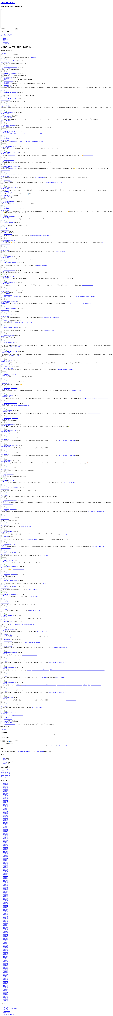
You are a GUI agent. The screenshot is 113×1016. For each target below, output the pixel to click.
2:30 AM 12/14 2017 (5, 153)
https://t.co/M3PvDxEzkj (6, 548)
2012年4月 (5, 968)
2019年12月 (5, 841)
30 (9, 775)
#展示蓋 (18, 685)
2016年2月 (5, 905)
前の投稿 (3, 53)
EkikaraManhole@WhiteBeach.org (25, 751)
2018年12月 (5, 858)
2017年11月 (5, 876)
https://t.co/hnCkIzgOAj (62, 647)
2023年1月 (5, 790)
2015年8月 (5, 913)
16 (9, 772)
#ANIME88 (101, 546)
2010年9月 (5, 994)
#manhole (18, 624)
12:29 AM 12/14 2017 (8, 86)
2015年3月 (5, 920)
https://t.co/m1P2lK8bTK (89, 296)
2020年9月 (5, 829)
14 (6, 772)
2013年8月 (5, 946)
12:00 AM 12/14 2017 (8, 56)
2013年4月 (5, 952)
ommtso (5, 480)
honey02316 (6, 308)
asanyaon (6, 270)
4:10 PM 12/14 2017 (8, 635)
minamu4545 (6, 320)
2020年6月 (5, 833)
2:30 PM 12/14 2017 (5, 554)
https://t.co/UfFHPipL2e (21, 337)
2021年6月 (5, 816)
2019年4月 (5, 852)
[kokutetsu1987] (5, 651)
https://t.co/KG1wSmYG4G (94, 413)
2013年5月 (5, 950)
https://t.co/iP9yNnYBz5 (49, 330)
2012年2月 (5, 971)
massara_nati (7, 667)
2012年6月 (5, 965)
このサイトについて (8, 43)
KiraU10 (6, 160)
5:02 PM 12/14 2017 (8, 719)
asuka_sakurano (7, 116)
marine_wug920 (7, 494)
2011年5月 (5, 983)
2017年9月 (5, 878)
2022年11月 (5, 793)
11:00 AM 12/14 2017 (5, 375)
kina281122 (6, 138)
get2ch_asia (6, 201)
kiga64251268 (7, 500)
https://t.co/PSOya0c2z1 (46, 235)
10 (1, 772)
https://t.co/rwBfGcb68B (96, 685)
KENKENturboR (8, 262)
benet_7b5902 (7, 403)
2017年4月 (5, 885)
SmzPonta (6, 240)
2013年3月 (5, 953)
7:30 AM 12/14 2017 (5, 210)
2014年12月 (5, 924)
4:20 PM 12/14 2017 (8, 641)
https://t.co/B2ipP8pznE (8, 504)
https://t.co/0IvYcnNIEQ (32, 539)
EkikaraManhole (7, 639)
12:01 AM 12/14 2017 (5, 74)
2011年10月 (5, 976)
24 (1, 775)
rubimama (6, 395)
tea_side (5, 531)
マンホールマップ (7, 1007)
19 (3, 773)
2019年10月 (5, 844)
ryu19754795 (6, 374)
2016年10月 (5, 894)
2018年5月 (5, 867)
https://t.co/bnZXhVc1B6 (36, 707)
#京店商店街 (13, 141)
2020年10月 (5, 827)
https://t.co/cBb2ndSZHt (42, 631)
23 (9, 773)
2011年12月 (5, 974)
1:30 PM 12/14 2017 (5, 481)
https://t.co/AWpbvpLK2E (51, 203)
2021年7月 (5, 815)
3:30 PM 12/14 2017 (5, 581)
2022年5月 (5, 801)
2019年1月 (5, 856)
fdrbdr (5, 560)
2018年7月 (5, 865)
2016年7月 (5, 898)
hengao (5, 335)
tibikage (5, 634)
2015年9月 (5, 912)
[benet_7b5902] (5, 444)
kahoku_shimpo (7, 327)
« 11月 (2, 778)
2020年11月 (5, 826)
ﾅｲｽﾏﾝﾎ (7, 743)
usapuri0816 (10, 697)
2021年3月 (5, 820)
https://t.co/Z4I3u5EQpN (41, 265)
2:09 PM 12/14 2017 (8, 538)
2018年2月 (5, 871)
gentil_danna (6, 509)
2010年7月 (5, 997)
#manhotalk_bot (8, 2)
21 (6, 773)
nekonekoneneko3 (8, 248)
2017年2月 (5, 888)
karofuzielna (6, 60)
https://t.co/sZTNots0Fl (5, 244)
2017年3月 (5, 887)
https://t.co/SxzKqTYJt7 (29, 624)
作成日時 (12, 743)
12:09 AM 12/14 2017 (8, 78)
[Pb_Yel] (5, 542)
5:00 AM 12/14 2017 (8, 181)
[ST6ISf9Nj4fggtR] (5, 326)
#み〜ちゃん (28, 141)
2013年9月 (5, 945)
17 (1, 773)
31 (1, 776)
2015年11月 (5, 909)
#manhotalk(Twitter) (7, 1005)
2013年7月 (5, 947)
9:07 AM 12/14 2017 (8, 295)
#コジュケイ (37, 670)
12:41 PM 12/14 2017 (5, 454)
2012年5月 (5, 967)
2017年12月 (5, 874)
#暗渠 (39, 235)
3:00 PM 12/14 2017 (5, 567)
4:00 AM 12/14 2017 (5, 176)
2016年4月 (5, 902)
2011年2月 (5, 988)
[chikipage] (5, 688)
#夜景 (16, 133)
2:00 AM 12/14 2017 (5, 140)
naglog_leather (7, 388)
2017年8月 (5, 880)
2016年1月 (5, 906)
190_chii (5, 342)
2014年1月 (5, 939)
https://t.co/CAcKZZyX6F (18, 569)
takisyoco (6, 424)
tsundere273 (6, 290)
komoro (5, 276)
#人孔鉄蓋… (91, 670)
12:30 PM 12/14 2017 (5, 419)
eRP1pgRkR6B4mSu (8, 77)
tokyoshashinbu (7, 351)
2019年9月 (5, 845)
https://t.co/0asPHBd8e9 (34, 596)
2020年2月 (5, 838)
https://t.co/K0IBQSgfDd (103, 398)
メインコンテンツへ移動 (6, 34)
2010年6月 (5, 999)
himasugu (6, 216)
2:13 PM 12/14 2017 (5, 545)
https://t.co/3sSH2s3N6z (74, 637)
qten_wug (6, 282)
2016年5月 (5, 900)
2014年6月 (5, 932)
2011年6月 (5, 982)
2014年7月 (5, 931)
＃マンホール (11, 155)
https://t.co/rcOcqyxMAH (26, 526)
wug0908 (10, 460)
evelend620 (6, 112)
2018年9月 (5, 862)
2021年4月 (5, 819)
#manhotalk (5, 39)
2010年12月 (5, 990)
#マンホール (21, 133)
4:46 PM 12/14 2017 (5, 698)
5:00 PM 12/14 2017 (5, 706)
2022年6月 (5, 800)
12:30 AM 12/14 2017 (5, 93)
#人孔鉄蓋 (85, 685)
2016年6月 (5, 899)
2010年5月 (5, 1000)
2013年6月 (5, 949)
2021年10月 (5, 811)
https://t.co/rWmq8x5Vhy (99, 670)
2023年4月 (5, 786)
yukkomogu (6, 174)
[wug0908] (5, 459)
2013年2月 (5, 954)
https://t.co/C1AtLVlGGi (34, 610)
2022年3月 (5, 804)
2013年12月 (5, 941)
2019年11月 (5, 842)
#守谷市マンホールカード (56, 670)
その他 (4, 763)
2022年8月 (5, 797)
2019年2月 (5, 855)
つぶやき (5, 762)
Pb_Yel (13, 544)
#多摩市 (11, 133)
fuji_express (6, 125)
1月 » (5, 778)
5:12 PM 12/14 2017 (8, 722)
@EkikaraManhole (40, 751)
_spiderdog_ (6, 187)
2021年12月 (5, 808)
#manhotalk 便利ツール (8, 1012)
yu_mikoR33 (6, 712)
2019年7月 (5, 848)
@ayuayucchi (6, 197)
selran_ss (6, 517)
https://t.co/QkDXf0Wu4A (68, 369)
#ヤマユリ (29, 670)
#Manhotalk (5, 1009)
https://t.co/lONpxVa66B (65, 534)
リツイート (5, 42)
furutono (6, 523)
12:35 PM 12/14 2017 (5, 439)
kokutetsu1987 (15, 652)
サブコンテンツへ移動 (6, 35)
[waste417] (5, 451)
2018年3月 (5, 870)
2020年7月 (5, 831)
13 (5, 772)
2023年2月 (5, 789)
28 (6, 775)
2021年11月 (5, 809)
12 (3, 772)
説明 (11, 741)
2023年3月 (5, 787)
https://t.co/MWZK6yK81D (37, 141)
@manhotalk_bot (14, 79)
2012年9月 (5, 961)
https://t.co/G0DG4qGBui (6, 120)
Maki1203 (6, 621)
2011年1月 (5, 989)
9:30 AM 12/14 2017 (5, 302)
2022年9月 (5, 795)
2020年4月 (5, 836)
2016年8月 (5, 896)
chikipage (14, 689)
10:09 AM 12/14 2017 (8, 368)
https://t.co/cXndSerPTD (69, 482)
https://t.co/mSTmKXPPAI (87, 285)
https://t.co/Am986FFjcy (60, 677)
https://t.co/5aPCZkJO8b (15, 346)
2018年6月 (5, 866)
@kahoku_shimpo (71, 440)
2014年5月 (5, 934)
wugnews (10, 410)
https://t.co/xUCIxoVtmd (14, 355)
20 (5, 773)
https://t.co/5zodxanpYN (24, 405)
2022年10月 (5, 794)
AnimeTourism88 (7, 544)
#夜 (14, 133)
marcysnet (6, 222)
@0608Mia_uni (7, 724)
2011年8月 (5, 979)
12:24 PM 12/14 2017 (5, 411)
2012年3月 (5, 970)
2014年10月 (5, 927)
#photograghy (31, 133)
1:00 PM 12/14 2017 (5, 469)
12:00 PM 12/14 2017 (5, 389)
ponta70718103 (7, 293)
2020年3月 (5, 837)
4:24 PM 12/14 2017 (8, 646)
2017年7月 (5, 881)
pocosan (5, 314)
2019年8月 (5, 847)
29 (7, 775)
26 (3, 775)
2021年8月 (5, 813)
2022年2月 (5, 805)
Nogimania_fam (7, 381)
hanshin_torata (7, 228)
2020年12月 (5, 824)
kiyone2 (5, 467)
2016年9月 (5, 895)
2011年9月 (5, 978)
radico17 (6, 601)
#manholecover (84, 670)
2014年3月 (5, 936)
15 (7, 772)
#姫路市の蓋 (17, 296)
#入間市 (22, 624)
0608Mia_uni (6, 704)
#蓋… (89, 685)
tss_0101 (5, 366)
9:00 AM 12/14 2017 (5, 291)
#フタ (36, 235)
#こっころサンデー (20, 141)
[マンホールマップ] (50, 745)
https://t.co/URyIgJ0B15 (35, 433)
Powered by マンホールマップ (7, 1014)
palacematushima (7, 437)
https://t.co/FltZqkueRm (44, 555)
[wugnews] (5, 409)
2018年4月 (5, 869)
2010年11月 (5, 992)
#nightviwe (44, 133)
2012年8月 (5, 963)
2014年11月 (5, 925)
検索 (2, 28)
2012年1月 (5, 972)
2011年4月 (5, 985)
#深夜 (40, 133)
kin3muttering (7, 552)
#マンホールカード (86, 398)
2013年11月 (5, 942)
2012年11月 (5, 958)
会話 (4, 40)
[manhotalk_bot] (5, 59)
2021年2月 (5, 822)
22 (7, 773)
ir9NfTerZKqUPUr (8, 152)
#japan (27, 133)
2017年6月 (5, 883)
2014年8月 (5, 929)
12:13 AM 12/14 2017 (8, 82)
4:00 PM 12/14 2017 (5, 623)
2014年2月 (5, 938)
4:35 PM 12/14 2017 (5, 691)
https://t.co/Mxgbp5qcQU (27, 322)
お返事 (4, 759)
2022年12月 (5, 791)
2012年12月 (5, 957)
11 (2, 772)
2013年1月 (5, 956)
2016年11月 (5, 892)
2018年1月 (5, 873)
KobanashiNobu (7, 487)
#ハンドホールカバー (99, 511)
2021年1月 (5, 823)
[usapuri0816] (5, 696)
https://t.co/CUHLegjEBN (47, 317)
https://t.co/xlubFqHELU (33, 589)
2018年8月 (5, 863)
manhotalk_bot (7, 54)
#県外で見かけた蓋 (8, 296)
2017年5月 (5, 884)
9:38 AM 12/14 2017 (8, 321)
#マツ (33, 670)
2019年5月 (5, 851)
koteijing (6, 146)
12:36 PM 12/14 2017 (5, 446)
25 (2, 775)
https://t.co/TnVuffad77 (41, 203)
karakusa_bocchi (7, 92)
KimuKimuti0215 (7, 418)
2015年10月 (5, 910)
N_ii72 (5, 256)
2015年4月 (5, 918)
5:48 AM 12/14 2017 (8, 196)
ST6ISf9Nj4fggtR (15, 327)
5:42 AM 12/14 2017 (8, 192)
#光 (24, 133)
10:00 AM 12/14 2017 (5, 336)
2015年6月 (5, 916)
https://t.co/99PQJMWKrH (17, 715)
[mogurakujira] (5, 71)
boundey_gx (6, 536)
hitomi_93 (6, 85)
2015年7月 (5, 914)
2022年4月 (5, 802)
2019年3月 (5, 853)
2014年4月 (5, 935)
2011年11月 (5, 975)
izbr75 (5, 474)
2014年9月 (5, 928)
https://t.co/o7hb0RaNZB (30, 642)
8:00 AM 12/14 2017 (5, 241)
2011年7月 (5, 981)
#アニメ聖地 (95, 546)
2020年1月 (5, 840)
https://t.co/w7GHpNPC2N (60, 251)
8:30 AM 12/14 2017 (5, 263)
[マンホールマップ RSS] (61, 745)
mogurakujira (7, 67)
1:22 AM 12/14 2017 (8, 117)
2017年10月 (5, 877)
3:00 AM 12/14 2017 (5, 167)
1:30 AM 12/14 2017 (5, 126)
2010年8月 (5, 996)
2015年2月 (5, 921)
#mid (36, 133)
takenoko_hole (7, 574)
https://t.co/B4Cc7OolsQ (52, 133)
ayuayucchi (6, 191)
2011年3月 (5, 986)
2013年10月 (5, 943)
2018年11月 (5, 859)
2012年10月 (5, 960)
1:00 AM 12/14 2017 (5, 113)
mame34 (5, 674)
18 (2, 773)
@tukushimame (7, 79)
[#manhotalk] (56, 734)
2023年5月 (5, 784)
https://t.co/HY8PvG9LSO (6, 364)
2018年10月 (5, 860)
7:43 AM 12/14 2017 (8, 234)
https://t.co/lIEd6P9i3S (62, 440)
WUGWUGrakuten (8, 208)
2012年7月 (5, 964)
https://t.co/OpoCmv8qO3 (77, 390)
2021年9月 (5, 812)
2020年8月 (5, 830)
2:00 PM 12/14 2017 (5, 495)
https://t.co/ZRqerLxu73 (5, 512)
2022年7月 (5, 798)
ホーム (4, 38)
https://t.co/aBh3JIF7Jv (88, 155)
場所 (8, 741)
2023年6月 (5, 783)
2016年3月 (5, 903)
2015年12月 (5, 907)
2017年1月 (5, 889)
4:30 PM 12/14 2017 (5, 653)
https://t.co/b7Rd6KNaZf (40, 376)
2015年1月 (5, 923)
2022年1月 (5, 807)
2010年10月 (5, 993)
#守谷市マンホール (44, 670)
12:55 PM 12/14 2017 (5, 461)
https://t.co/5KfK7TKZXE (56, 182)
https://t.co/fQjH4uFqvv (5, 170)
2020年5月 (5, 834)
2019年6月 (5, 849)
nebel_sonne (6, 430)
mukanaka (6, 131)
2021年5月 (5, 818)
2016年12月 (5, 891)
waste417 (14, 452)
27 (5, 775)
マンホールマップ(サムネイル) (10, 1008)
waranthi (6, 410)
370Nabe (6, 232)
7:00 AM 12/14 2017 (5, 202)
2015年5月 (5, 917)
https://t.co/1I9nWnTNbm (39, 177)
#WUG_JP (16, 405)
